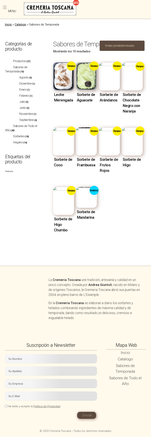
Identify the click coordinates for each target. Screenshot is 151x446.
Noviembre (26, 114)
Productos (19, 61)
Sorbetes (18, 136)
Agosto (23, 77)
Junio (22, 108)
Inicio (8, 24)
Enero (23, 89)
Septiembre (26, 120)
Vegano (18, 142)
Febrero (24, 95)
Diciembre (25, 83)
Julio (22, 101)
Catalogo (20, 24)
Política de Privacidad (47, 406)
